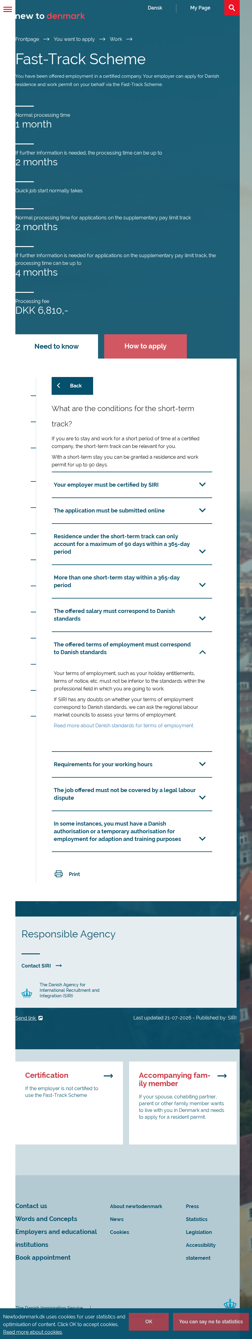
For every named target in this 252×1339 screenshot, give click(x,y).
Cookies (119, 1232)
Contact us (31, 1206)
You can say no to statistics (211, 1322)
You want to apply (75, 39)
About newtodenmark (136, 1206)
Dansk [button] (155, 8)
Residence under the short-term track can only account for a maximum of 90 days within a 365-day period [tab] (122, 544)
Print (74, 874)
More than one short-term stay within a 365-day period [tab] (117, 581)
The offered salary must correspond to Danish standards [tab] (114, 615)
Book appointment (43, 1257)
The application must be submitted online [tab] (109, 510)
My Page (200, 8)
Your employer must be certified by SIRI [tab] (106, 484)
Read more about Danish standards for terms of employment (123, 725)
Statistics (196, 1219)
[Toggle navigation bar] (7, 9)
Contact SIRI (36, 966)
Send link (26, 1018)
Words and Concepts (46, 1219)
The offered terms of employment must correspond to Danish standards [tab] (122, 648)
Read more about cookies (32, 1332)
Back (76, 386)
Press (192, 1206)
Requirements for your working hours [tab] (103, 764)
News (117, 1219)
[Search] (232, 7)
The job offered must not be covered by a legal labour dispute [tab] (125, 794)
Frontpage (27, 39)
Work (116, 39)
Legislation (199, 1232)
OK (148, 1322)
